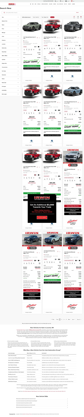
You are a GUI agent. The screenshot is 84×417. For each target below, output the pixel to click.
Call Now (45, 1)
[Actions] (39, 38)
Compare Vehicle (28, 80)
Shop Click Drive (73, 214)
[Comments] (39, 49)
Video (52, 247)
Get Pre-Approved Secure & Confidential (72, 209)
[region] (52, 59)
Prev (57, 319)
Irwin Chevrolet (58, 391)
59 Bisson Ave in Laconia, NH (35, 329)
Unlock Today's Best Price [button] (32, 65)
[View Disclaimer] (34, 49)
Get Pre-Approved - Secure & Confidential (31, 68)
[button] (40, 27)
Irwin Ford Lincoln (52, 391)
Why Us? (63, 391)
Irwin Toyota (40, 391)
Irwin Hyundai (45, 391)
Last (73, 319)
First (53, 319)
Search (77, 12)
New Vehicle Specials (27, 391)
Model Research (34, 391)
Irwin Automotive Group (21, 329)
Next (69, 319)
